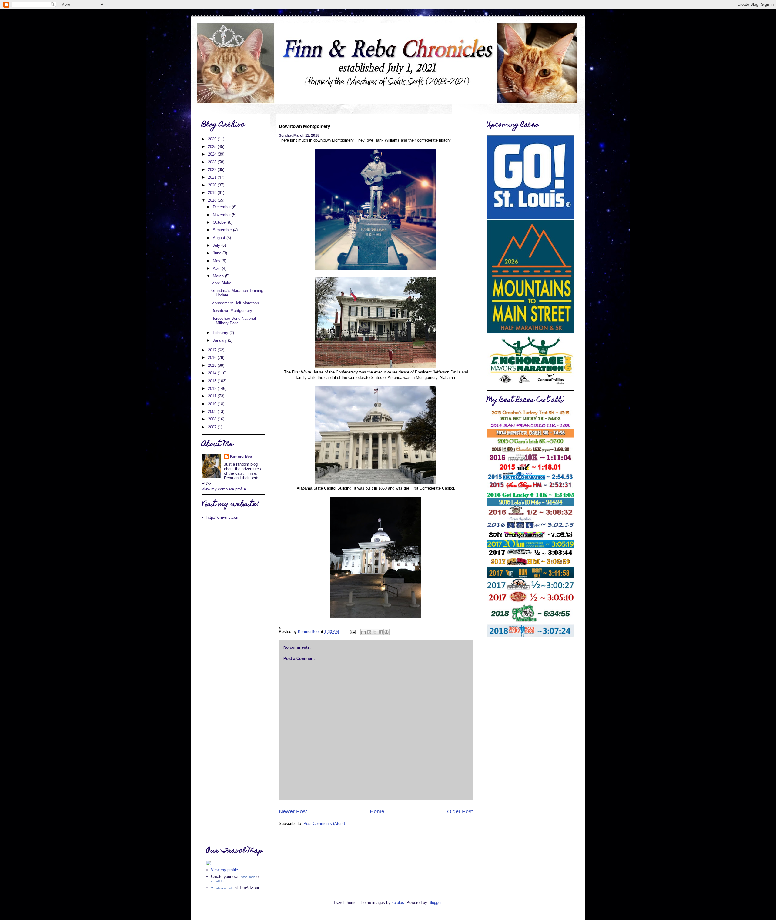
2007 (213, 427)
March (219, 276)
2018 (213, 200)
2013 (213, 381)
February (221, 332)
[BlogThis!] (369, 632)
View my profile (224, 870)
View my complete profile (224, 489)
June (217, 253)
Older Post (460, 811)
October (220, 222)
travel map (248, 876)
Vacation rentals (222, 888)
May (217, 261)
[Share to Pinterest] (386, 632)
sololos (398, 902)
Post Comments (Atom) (324, 823)
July (217, 245)
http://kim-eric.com (222, 517)
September (223, 230)
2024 (213, 154)
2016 (213, 357)
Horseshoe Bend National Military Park (233, 321)
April (217, 268)
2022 (213, 169)
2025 (213, 146)
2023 (213, 162)
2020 (213, 185)
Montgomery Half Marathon (235, 303)
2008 (213, 419)
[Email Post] (352, 631)
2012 (213, 388)
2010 (213, 404)
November (222, 214)
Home (377, 811)
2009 (213, 411)
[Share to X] (375, 632)
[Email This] (363, 632)
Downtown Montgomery (231, 310)
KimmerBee (241, 456)
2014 (213, 373)
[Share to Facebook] (381, 632)
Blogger (434, 902)
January (220, 340)
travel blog (218, 881)
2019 (213, 192)
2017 (213, 350)
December (222, 207)
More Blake (221, 283)
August (219, 238)
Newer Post (293, 811)
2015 (213, 365)
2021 (213, 177)
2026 (213, 139)
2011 (213, 396)
